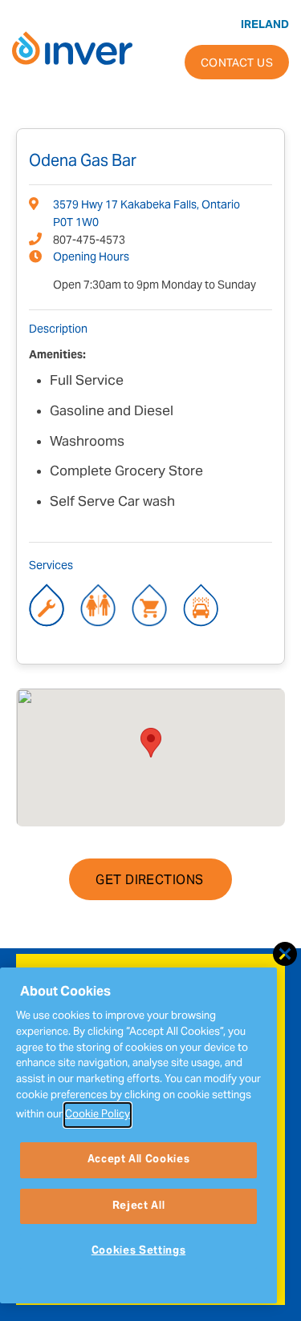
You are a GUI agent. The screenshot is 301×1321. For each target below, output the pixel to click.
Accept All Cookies (138, 1160)
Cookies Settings (139, 1251)
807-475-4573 (89, 241)
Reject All (138, 1206)
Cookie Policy (97, 1115)
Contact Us (237, 64)
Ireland (265, 25)
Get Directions (150, 881)
